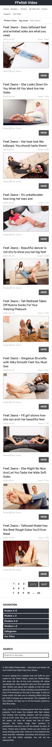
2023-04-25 (8, 256)
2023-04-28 (8, 96)
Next (44, 584)
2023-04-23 (8, 370)
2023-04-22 (8, 423)
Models (6, 71)
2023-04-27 (8, 149)
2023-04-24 (8, 313)
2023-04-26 (8, 203)
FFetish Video (26, 3)
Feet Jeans (16, 71)
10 (28, 593)
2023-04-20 (8, 538)
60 (38, 593)
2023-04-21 (8, 480)
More (44, 75)
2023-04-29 (8, 39)
